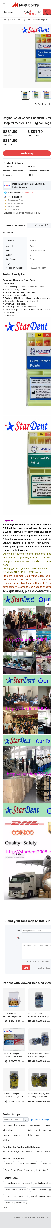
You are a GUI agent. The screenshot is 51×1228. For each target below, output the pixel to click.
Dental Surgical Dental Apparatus (19, 1170)
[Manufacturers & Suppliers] (25, 4)
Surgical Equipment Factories (17, 1183)
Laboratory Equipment (12, 1135)
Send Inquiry (27, 153)
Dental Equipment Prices (15, 1196)
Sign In (7, 213)
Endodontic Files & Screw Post (15, 1125)
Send (26, 968)
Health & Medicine (16, 20)
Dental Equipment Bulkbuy (16, 1202)
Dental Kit (9, 1163)
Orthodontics (33, 1135)
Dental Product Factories (15, 1189)
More (5, 1207)
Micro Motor (8, 1130)
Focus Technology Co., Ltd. (34, 1217)
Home (5, 20)
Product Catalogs (41, 1119)
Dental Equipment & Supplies (37, 20)
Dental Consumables (27, 1163)
